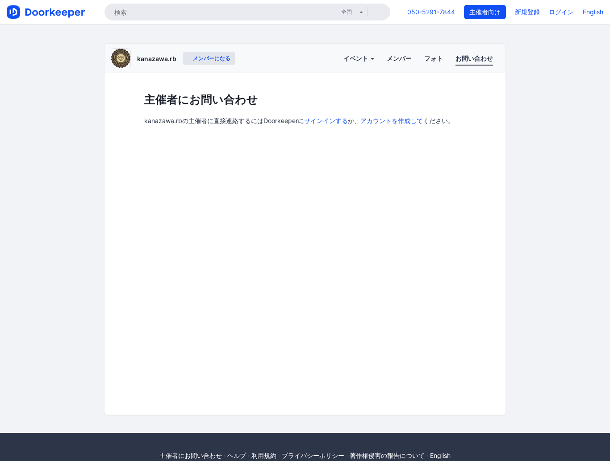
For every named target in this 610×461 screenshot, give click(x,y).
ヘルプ (236, 455)
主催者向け (485, 12)
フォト (433, 58)
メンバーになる (211, 58)
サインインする (326, 120)
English (593, 12)
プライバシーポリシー (313, 455)
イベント (356, 58)
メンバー (399, 58)
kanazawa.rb (156, 58)
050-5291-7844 (431, 12)
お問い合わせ (474, 58)
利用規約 (263, 455)
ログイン (561, 12)
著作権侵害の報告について (387, 455)
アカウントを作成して (391, 120)
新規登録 (527, 12)
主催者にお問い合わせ (190, 455)
